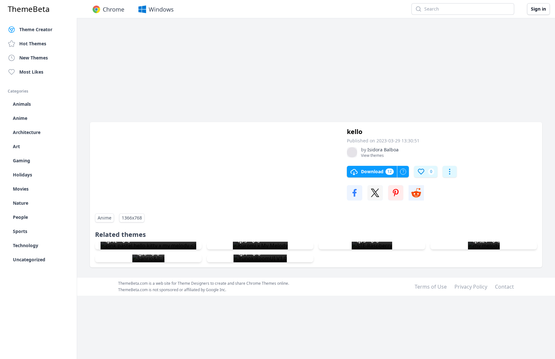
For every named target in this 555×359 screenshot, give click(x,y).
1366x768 (132, 218)
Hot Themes (32, 43)
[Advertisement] (282, 73)
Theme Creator (35, 29)
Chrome (113, 9)
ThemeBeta (28, 9)
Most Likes (31, 72)
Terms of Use (431, 286)
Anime (104, 218)
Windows (161, 9)
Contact (504, 286)
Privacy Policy (470, 286)
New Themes (33, 58)
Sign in (538, 9)
